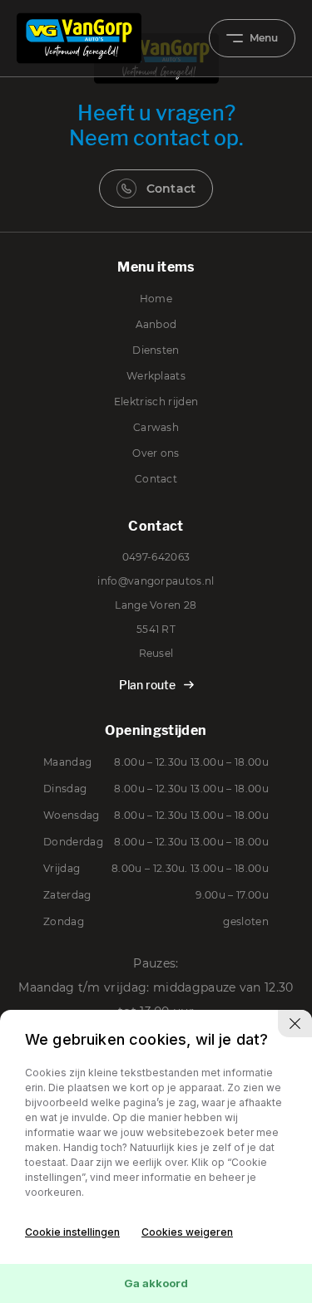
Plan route (147, 685)
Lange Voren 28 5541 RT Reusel (155, 629)
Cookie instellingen (72, 1232)
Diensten (156, 350)
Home (156, 298)
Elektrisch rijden (156, 401)
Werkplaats (156, 376)
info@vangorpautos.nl (155, 581)
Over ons (156, 453)
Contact (171, 188)
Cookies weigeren (187, 1232)
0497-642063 (156, 557)
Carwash (156, 427)
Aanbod (156, 324)
